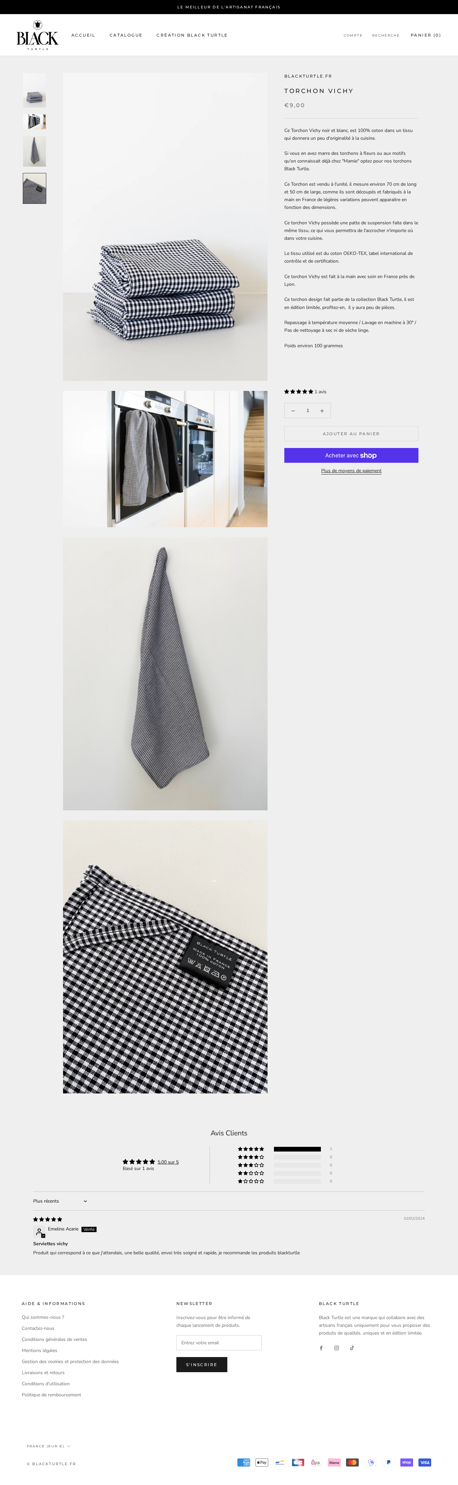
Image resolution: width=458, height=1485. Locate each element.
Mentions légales (39, 1350)
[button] (299, 392)
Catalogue (126, 35)
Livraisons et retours (43, 1372)
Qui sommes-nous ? (43, 1317)
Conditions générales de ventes (54, 1339)
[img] (47, 1219)
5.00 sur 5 (168, 1162)
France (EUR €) (45, 1446)
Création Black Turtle (192, 35)
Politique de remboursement (51, 1395)
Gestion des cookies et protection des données (70, 1361)
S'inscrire (202, 1364)
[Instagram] (336, 1347)
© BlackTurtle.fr (51, 1463)
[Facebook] (321, 1347)
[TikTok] (352, 1347)
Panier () (426, 35)
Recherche (386, 35)
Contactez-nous (38, 1328)
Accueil (83, 35)
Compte (353, 35)
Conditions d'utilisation (46, 1384)
